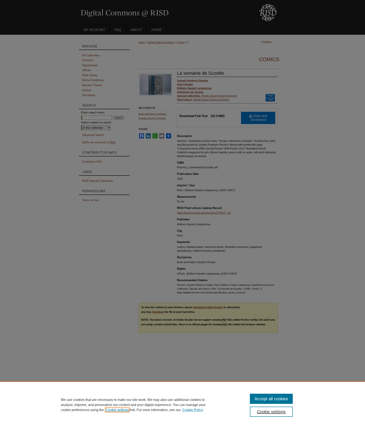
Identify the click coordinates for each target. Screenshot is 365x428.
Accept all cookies (271, 398)
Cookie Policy (192, 410)
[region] (182, 404)
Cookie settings (117, 410)
